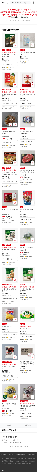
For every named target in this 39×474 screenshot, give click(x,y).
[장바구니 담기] (15, 45)
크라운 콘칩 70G (7, 326)
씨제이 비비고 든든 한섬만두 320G (9, 55)
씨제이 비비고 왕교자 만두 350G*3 (27, 290)
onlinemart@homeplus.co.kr (12, 442)
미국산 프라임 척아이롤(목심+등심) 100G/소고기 (27, 171)
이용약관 (11, 454)
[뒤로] (3, 2)
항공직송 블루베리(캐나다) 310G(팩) (27, 132)
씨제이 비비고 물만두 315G (9, 250)
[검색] (29, 2)
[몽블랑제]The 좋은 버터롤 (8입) (9, 132)
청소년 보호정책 (32, 454)
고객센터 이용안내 (9, 437)
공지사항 (3, 454)
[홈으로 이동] (7, 2)
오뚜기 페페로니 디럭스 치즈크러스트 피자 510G (9, 173)
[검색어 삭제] (25, 2)
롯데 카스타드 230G (26, 328)
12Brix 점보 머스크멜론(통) (9, 404)
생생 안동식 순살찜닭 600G (10, 210)
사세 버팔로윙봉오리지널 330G (27, 95)
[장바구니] (34, 2)
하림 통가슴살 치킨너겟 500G (9, 95)
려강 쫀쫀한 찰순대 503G (27, 406)
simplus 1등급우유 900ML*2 (27, 53)
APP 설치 (28, 425)
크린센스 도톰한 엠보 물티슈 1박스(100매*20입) (27, 362)
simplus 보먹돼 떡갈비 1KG (9, 367)
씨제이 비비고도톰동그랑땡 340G (9, 290)
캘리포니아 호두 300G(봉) (26, 210)
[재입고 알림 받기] (10, 124)
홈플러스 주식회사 (9, 430)
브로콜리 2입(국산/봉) (26, 247)
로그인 (9, 425)
